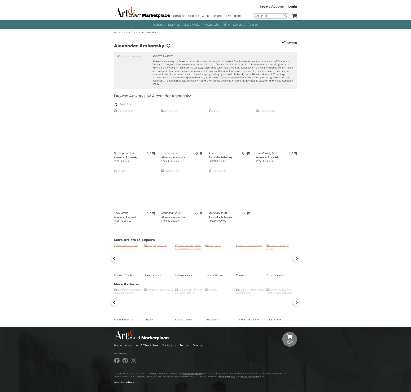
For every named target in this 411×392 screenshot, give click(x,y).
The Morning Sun (266, 153)
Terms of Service (249, 376)
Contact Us (169, 345)
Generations (169, 153)
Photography (211, 24)
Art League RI (213, 319)
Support (184, 345)
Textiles (253, 24)
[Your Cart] (294, 16)
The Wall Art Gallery (247, 319)
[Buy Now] (153, 153)
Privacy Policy (227, 376)
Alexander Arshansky (126, 157)
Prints (226, 24)
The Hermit (121, 212)
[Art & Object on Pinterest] (125, 361)
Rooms (218, 16)
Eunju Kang (242, 275)
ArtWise (148, 319)
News (228, 16)
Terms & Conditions (124, 382)
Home (118, 345)
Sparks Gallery (183, 319)
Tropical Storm (218, 212)
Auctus (213, 153)
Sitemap (198, 345)
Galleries (194, 16)
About (237, 16)
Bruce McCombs (123, 275)
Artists (206, 16)
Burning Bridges (124, 153)
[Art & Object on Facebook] (117, 361)
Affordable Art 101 (124, 319)
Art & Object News (147, 345)
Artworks (179, 16)
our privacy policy (193, 373)
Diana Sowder (275, 275)
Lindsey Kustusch (185, 275)
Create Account (272, 6)
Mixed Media (191, 24)
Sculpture (239, 24)
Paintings (159, 24)
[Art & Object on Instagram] (133, 361)
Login (292, 6)
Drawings (174, 24)
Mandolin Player (171, 212)
